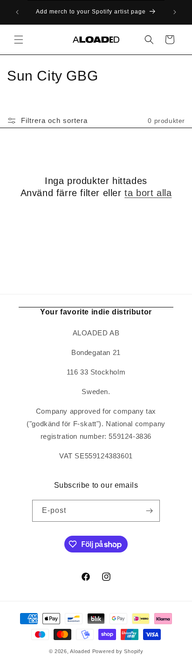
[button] (18, 39)
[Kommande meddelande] (175, 12)
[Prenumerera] (149, 511)
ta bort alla (147, 193)
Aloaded (80, 651)
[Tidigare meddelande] (17, 12)
